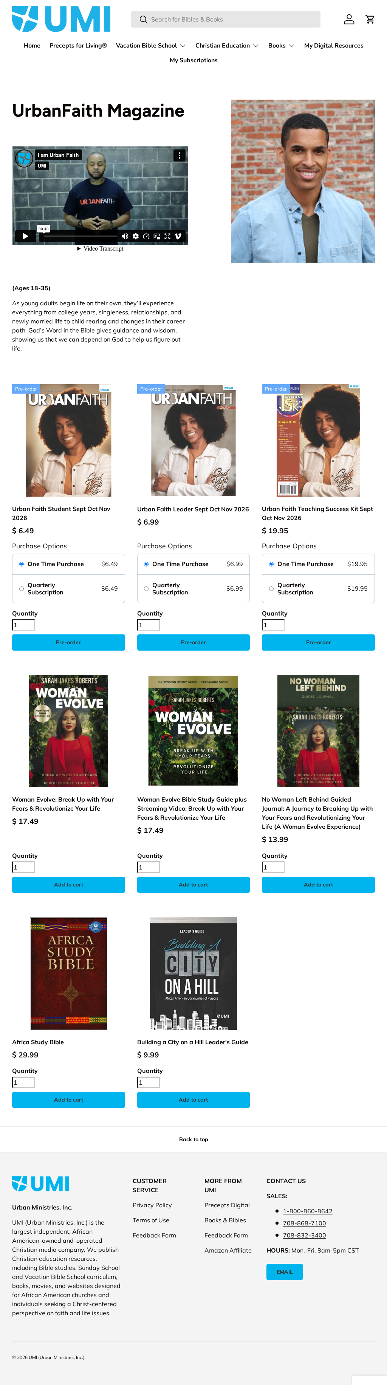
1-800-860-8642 (308, 1211)
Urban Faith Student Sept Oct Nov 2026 (61, 513)
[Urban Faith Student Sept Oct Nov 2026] (68, 440)
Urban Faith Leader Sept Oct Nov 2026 (193, 509)
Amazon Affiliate (228, 1250)
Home (32, 46)
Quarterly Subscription (45, 589)
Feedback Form (154, 1235)
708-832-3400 (304, 1235)
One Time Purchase (56, 564)
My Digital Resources (334, 46)
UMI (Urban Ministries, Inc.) (57, 1357)
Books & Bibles (225, 1220)
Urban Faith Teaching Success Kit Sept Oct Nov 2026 (317, 513)
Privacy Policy (152, 1205)
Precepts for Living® (78, 46)
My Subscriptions (194, 60)
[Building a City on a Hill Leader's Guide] (193, 973)
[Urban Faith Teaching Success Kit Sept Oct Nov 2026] (318, 440)
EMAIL (285, 1271)
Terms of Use (151, 1220)
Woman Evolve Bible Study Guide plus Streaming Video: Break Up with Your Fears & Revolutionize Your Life (192, 808)
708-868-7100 (304, 1223)
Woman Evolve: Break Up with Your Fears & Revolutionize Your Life (63, 804)
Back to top (193, 1139)
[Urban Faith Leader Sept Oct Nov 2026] (193, 440)
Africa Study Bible (38, 1042)
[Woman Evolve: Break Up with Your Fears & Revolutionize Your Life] (68, 731)
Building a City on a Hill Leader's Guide (192, 1042)
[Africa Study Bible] (68, 973)
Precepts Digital (227, 1205)
